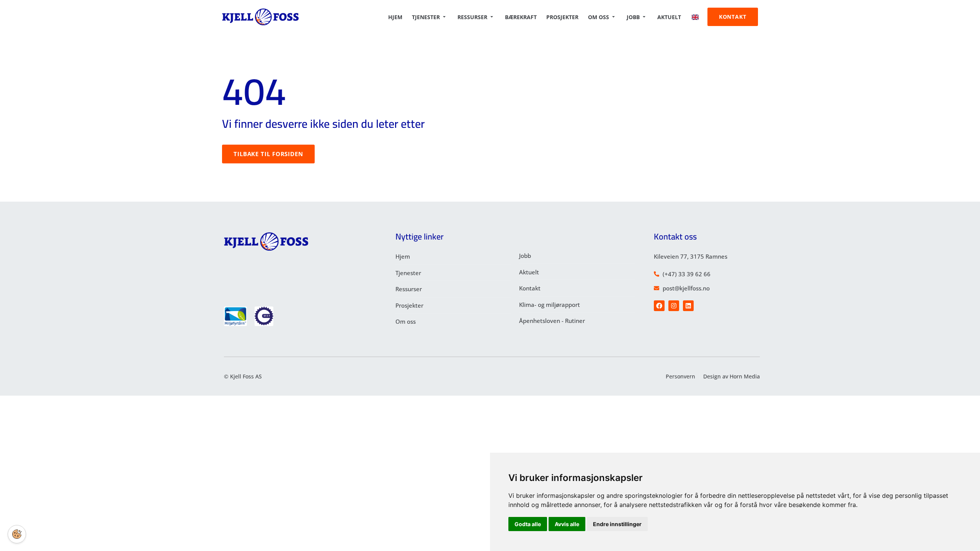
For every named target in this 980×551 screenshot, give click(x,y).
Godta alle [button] (527, 524)
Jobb (633, 17)
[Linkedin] (688, 305)
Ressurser (472, 17)
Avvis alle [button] (567, 524)
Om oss (598, 17)
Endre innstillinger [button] (617, 524)
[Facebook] (659, 305)
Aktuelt (669, 17)
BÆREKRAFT (521, 17)
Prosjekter (562, 17)
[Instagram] (673, 305)
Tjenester (426, 17)
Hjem (395, 17)
